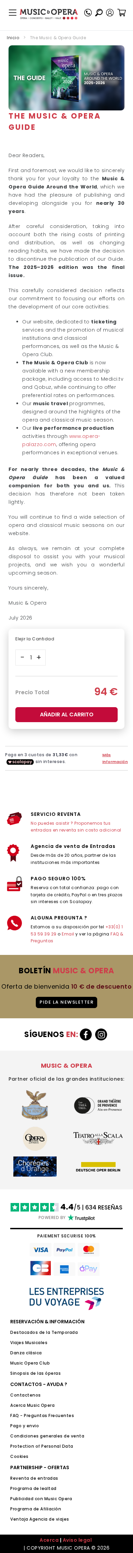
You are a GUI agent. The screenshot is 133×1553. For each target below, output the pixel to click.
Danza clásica (26, 1353)
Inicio (13, 38)
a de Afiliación (45, 1509)
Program (19, 1509)
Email (68, 934)
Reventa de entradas (34, 1478)
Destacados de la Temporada (44, 1332)
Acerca (49, 1540)
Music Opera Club (30, 1363)
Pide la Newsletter (66, 1002)
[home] (49, 14)
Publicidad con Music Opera (41, 1499)
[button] (110, 12)
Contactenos (25, 1395)
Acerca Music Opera (32, 1405)
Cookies (19, 1456)
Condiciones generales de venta (47, 1436)
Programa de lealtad (33, 1488)
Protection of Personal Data (41, 1446)
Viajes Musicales (28, 1342)
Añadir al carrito (66, 714)
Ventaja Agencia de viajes (39, 1519)
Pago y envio (24, 1426)
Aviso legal (77, 1540)
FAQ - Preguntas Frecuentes (42, 1415)
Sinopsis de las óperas (35, 1373)
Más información (115, 758)
